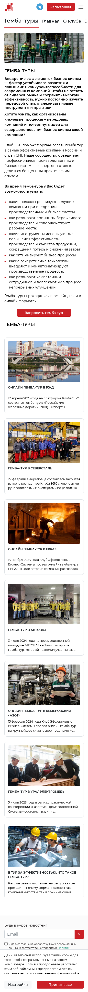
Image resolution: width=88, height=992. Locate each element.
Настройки (18, 984)
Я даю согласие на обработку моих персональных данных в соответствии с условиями (42, 948)
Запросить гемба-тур (44, 313)
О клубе (72, 21)
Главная (51, 21)
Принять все (60, 984)
